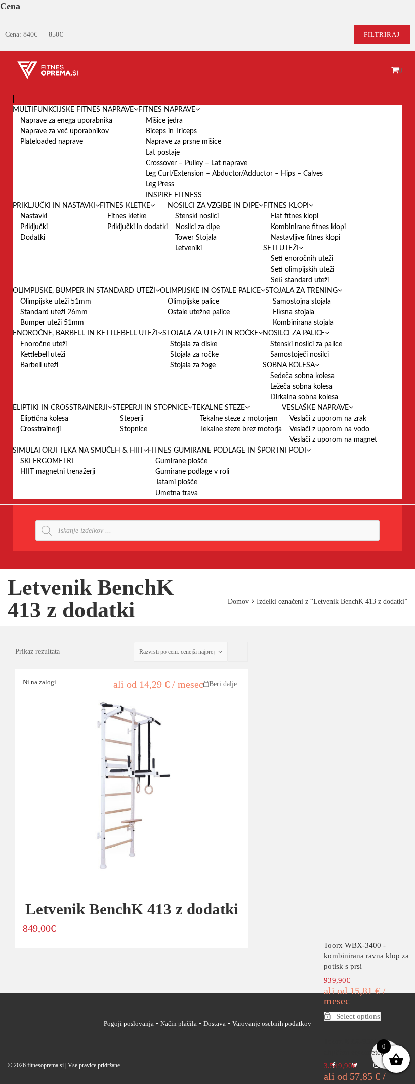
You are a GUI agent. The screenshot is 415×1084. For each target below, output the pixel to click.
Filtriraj (382, 35)
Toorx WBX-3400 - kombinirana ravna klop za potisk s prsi (366, 955)
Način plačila (178, 1023)
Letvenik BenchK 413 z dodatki (131, 909)
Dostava (214, 1023)
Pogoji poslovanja (129, 1023)
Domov (238, 601)
